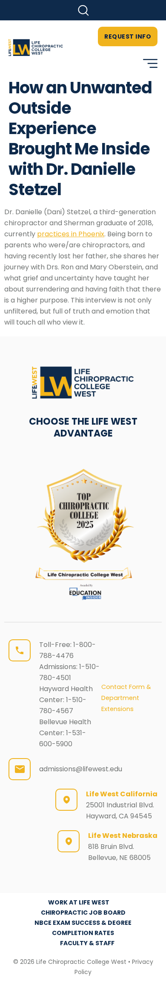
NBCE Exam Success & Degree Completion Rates (83, 927)
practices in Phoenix (70, 234)
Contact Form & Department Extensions (126, 698)
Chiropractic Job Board (83, 912)
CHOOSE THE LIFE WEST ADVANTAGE (83, 427)
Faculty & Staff (87, 943)
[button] (83, 10)
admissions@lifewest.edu (80, 769)
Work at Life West (78, 902)
